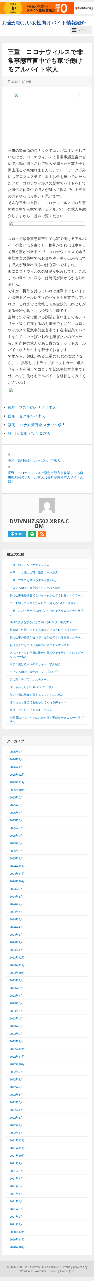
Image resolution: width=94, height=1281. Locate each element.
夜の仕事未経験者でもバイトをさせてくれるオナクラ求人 (47, 595)
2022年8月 (16, 1079)
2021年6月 (16, 1186)
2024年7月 (16, 904)
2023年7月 (16, 995)
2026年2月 (16, 759)
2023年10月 (17, 973)
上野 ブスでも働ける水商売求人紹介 (34, 580)
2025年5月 (16, 828)
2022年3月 (16, 1117)
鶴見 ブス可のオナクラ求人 (32, 407)
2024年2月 (16, 942)
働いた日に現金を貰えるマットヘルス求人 (37, 695)
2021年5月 (16, 1194)
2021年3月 (16, 1209)
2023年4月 (16, 1018)
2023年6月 (16, 1003)
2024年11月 (17, 874)
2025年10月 (17, 790)
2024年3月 (16, 935)
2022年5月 (16, 1102)
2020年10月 (17, 1247)
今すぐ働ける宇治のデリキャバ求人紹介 (35, 664)
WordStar (40, 1271)
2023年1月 (16, 1041)
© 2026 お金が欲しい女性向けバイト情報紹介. (34, 1267)
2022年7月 (16, 1087)
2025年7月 (16, 813)
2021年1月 (16, 1224)
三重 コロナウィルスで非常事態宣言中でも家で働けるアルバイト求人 (45, 60)
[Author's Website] (32, 534)
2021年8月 (16, 1171)
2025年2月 (16, 851)
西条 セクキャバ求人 (26, 416)
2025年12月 (17, 774)
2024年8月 (16, 896)
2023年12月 (17, 957)
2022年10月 (17, 1064)
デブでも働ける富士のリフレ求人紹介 (34, 672)
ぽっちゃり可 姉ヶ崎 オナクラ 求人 (32, 687)
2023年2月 (16, 1034)
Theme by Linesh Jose (60, 1271)
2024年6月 (16, 912)
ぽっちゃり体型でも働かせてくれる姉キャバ (38, 702)
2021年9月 (16, 1163)
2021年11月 (17, 1148)
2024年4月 (16, 927)
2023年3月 (16, 1026)
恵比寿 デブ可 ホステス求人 (29, 679)
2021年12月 (17, 1140)
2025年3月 (16, 843)
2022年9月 (16, 1072)
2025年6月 (16, 820)
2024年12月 (17, 866)
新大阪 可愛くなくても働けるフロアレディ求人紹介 (44, 630)
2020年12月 (17, 1232)
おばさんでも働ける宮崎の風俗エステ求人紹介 (39, 645)
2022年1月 (16, 1133)
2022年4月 (16, 1110)
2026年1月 (16, 767)
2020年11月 (17, 1239)
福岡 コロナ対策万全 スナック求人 (36, 424)
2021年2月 (16, 1217)
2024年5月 (16, 919)
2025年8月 (16, 805)
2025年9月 (16, 797)
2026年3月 (16, 752)
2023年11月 (17, 965)
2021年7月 (16, 1178)
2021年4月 (16, 1201)
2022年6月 (16, 1095)
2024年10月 (17, 881)
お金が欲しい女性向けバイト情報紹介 (44, 22)
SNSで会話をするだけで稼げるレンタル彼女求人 (41, 622)
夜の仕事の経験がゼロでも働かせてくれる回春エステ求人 (47, 637)
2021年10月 (17, 1156)
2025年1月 (16, 858)
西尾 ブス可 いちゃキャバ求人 (31, 710)
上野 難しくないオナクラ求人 (29, 565)
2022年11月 (17, 1056)
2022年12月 (17, 1049)
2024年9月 (16, 889)
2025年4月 (16, 835)
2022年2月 (16, 1125)
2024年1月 (16, 950)
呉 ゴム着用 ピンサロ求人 (29, 433)
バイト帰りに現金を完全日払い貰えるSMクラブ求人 (43, 603)
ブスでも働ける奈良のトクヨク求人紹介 (35, 588)
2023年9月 (16, 980)
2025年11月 (17, 782)
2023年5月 (16, 1011)
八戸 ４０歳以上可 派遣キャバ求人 (34, 572)
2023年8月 (16, 988)
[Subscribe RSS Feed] (42, 534)
